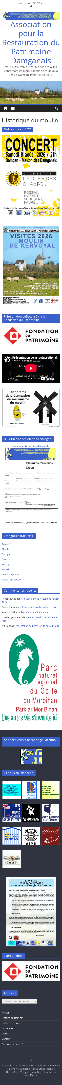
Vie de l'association (12, 579)
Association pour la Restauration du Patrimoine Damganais (31, 42)
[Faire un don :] (31, 962)
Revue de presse (11, 574)
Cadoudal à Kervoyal (37, 612)
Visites (5, 1033)
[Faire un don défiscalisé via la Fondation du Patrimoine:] (31, 327)
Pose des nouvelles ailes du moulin (40, 607)
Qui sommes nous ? (12, 1044)
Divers (5, 559)
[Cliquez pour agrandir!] (31, 911)
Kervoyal (6, 564)
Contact (6, 1038)
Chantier (6, 549)
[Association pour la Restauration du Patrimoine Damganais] (31, 83)
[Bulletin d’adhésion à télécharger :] (31, 446)
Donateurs (7, 1028)
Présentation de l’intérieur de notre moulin (37, 625)
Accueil (5, 1012)
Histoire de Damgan (12, 1017)
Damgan (6, 554)
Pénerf (5, 569)
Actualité (6, 544)
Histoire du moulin (11, 1023)
